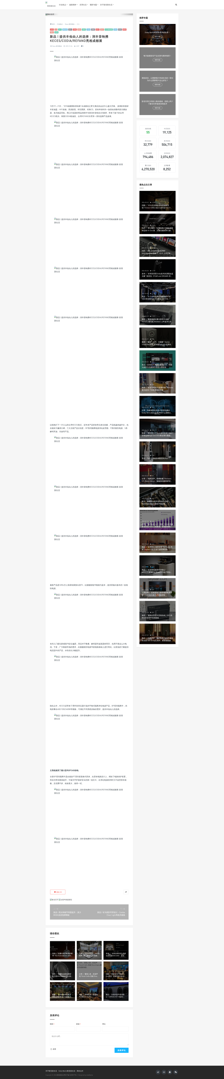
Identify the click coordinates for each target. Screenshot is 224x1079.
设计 (97, 29)
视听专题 (93, 5)
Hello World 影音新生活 (66, 1071)
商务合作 (80, 1071)
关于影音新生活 (106, 5)
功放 (88, 29)
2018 (52, 29)
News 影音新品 (57, 46)
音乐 (102, 29)
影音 (120, 29)
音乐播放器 (108, 29)
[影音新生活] (51, 4)
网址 (104, 1024)
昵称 (52, 1024)
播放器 (65, 29)
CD (56, 29)
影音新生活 (60, 1075)
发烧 (79, 29)
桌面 (56, 32)
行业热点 (62, 5)
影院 (124, 29)
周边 (52, 32)
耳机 (74, 29)
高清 (83, 29)
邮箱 (78, 1024)
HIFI (60, 29)
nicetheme (89, 1075)
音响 (115, 29)
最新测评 (72, 5)
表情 (54, 1049)
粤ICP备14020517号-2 (70, 1075)
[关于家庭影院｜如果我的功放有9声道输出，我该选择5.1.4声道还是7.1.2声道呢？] (65, 900)
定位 (70, 29)
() (59, 892)
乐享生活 (83, 5)
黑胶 (93, 29)
